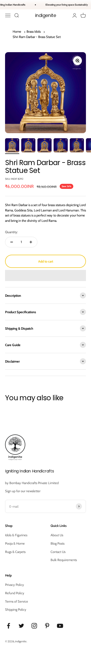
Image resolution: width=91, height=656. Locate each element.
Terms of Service (16, 601)
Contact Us (58, 552)
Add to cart (45, 261)
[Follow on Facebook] (8, 625)
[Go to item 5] (77, 146)
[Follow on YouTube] (60, 625)
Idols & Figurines (16, 535)
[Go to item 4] (61, 146)
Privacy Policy (14, 585)
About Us (57, 535)
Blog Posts (57, 543)
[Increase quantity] (31, 242)
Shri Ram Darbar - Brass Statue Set (37, 37)
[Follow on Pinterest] (47, 625)
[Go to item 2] (28, 146)
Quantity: (11, 232)
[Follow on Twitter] (21, 625)
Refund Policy (14, 593)
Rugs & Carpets (15, 552)
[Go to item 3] (44, 146)
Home (17, 31)
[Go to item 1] (12, 146)
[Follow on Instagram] (34, 625)
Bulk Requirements (64, 560)
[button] (45, 275)
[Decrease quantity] (11, 242)
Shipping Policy (15, 609)
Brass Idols (34, 31)
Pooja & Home (15, 543)
